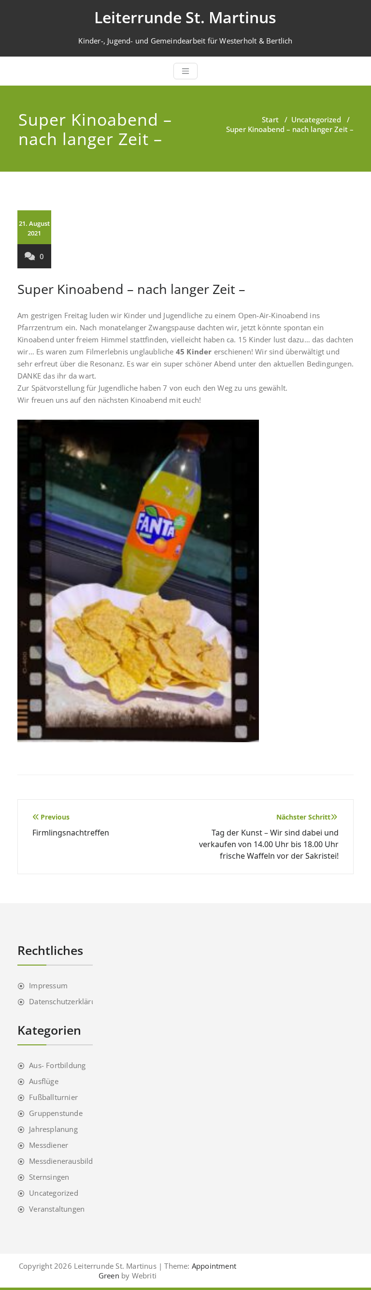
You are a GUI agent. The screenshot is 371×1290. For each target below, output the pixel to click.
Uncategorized (316, 119)
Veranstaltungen (57, 1209)
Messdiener (48, 1145)
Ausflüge (43, 1081)
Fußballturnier (53, 1097)
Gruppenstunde (56, 1113)
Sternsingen (49, 1177)
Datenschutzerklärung (66, 1001)
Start (270, 119)
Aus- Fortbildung (57, 1065)
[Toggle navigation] (185, 71)
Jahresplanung (53, 1129)
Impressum (48, 985)
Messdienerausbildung (67, 1161)
